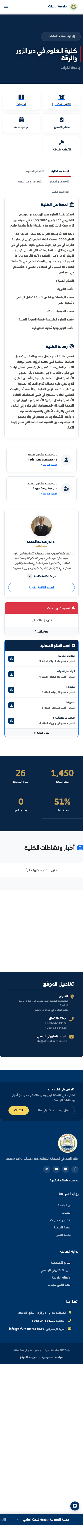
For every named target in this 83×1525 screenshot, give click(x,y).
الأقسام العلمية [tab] (35, 171)
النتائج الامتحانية (61, 1262)
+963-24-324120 (44, 1320)
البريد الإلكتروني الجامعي (56, 1270)
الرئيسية (66, 36)
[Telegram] (65, 1169)
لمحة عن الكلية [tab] (60, 171)
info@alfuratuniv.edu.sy (26, 1328)
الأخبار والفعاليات (60, 1220)
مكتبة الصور (63, 1234)
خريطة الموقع (28, 1356)
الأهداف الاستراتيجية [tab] (30, 181)
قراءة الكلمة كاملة (45, 576)
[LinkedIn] (46, 1169)
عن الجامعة (64, 1205)
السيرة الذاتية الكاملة (41, 587)
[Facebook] (75, 1169)
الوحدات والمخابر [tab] (59, 181)
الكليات (53, 36)
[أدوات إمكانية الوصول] (74, 1506)
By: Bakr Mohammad (64, 1180)
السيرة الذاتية (50, 465)
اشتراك (18, 1110)
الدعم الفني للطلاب (59, 1284)
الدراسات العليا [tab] (60, 191)
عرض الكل (42, 631)
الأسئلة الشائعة (61, 1277)
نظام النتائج (42, 733)
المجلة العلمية (62, 1227)
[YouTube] (56, 1169)
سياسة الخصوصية (52, 1356)
